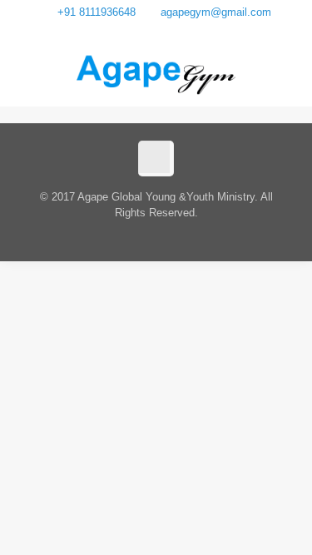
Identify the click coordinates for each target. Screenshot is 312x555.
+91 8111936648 (96, 12)
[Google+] (156, 31)
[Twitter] (177, 31)
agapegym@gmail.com (216, 12)
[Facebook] (134, 31)
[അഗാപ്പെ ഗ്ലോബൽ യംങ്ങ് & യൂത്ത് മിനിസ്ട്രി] (156, 73)
